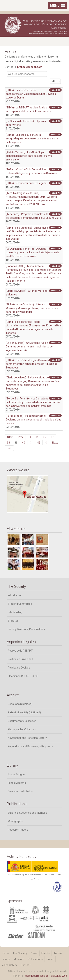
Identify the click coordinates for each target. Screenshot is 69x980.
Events (45, 953)
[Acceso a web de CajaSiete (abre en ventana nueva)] (32, 926)
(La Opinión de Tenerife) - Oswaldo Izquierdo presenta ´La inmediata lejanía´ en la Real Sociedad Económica (32, 252)
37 (52, 437)
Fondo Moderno (17, 782)
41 (31, 442)
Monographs (15, 821)
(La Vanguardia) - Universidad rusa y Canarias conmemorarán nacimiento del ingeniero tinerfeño (29, 346)
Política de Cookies (19, 667)
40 (23, 442)
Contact (26, 965)
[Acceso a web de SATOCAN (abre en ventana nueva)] (36, 934)
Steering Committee (20, 603)
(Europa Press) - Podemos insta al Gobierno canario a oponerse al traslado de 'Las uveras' (33, 419)
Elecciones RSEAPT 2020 (23, 676)
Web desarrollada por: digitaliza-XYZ (46, 975)
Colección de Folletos (20, 791)
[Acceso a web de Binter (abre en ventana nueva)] (16, 934)
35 (37, 437)
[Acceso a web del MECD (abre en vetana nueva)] (32, 866)
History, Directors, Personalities (26, 629)
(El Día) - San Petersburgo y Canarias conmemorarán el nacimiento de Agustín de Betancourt (31, 364)
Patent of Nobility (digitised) (24, 712)
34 (29, 437)
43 (46, 442)
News (34, 953)
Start (10, 437)
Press (50, 959)
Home (5, 953)
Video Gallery (9, 965)
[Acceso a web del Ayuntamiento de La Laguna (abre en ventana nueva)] (48, 909)
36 (44, 437)
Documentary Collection (22, 720)
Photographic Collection (22, 729)
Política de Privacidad (20, 659)
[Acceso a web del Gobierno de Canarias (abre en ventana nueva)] (19, 909)
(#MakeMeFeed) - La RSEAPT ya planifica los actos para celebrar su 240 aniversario (29, 156)
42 (38, 442)
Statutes (13, 620)
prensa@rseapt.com (29, 66)
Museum (19, 959)
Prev (20, 437)
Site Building (15, 612)
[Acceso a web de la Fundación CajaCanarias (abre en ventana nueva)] (33, 918)
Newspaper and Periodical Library (27, 737)
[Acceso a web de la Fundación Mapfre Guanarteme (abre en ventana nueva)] (12, 918)
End (9, 448)
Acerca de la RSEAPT (20, 650)
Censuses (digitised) (20, 703)
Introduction (15, 595)
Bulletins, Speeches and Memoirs (27, 812)
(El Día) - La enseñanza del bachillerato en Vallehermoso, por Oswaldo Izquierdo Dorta (31, 94)
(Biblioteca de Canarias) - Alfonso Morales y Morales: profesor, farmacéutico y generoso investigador (32, 308)
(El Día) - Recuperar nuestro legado (26, 183)
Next (55, 442)
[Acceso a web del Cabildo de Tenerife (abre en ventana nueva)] (37, 909)
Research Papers (18, 829)
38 (8, 442)
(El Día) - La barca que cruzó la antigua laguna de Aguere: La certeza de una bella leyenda (32, 138)
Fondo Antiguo (16, 774)
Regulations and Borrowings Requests (30, 746)
